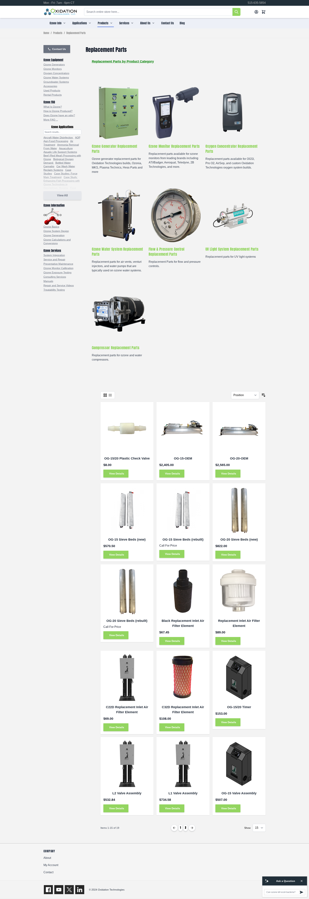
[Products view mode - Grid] (105, 395)
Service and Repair (54, 259)
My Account (50, 865)
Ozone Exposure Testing (57, 272)
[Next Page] (192, 827)
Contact (48, 872)
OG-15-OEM (183, 458)
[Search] (236, 12)
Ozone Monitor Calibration (58, 268)
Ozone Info (56, 23)
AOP (77, 137)
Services (124, 23)
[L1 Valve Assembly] (183, 763)
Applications (79, 23)
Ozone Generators (54, 64)
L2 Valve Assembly (126, 793)
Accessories (50, 86)
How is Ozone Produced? (58, 111)
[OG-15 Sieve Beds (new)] (127, 510)
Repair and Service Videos (58, 285)
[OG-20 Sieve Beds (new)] (239, 510)
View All (62, 195)
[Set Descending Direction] (263, 395)
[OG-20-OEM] (239, 428)
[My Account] (256, 12)
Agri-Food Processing (55, 141)
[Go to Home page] (60, 11)
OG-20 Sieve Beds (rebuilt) (126, 621)
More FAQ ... (50, 119)
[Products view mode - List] (110, 395)
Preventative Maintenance (58, 263)
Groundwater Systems (56, 81)
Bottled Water (63, 162)
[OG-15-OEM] (183, 428)
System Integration (54, 255)
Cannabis (48, 166)
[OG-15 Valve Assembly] (239, 763)
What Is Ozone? (52, 106)
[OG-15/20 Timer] (239, 677)
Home (46, 33)
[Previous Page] (174, 827)
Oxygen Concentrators (56, 73)
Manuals (48, 281)
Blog (182, 23)
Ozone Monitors (52, 68)
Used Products (51, 90)
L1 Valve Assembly (183, 793)
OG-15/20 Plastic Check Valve (127, 458)
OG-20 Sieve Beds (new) (239, 539)
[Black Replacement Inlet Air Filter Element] (183, 591)
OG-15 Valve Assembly (239, 793)
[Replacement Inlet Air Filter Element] (239, 591)
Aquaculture (66, 148)
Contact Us (167, 23)
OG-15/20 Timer (239, 707)
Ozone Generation (54, 235)
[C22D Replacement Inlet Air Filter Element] (127, 677)
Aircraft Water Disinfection (58, 137)
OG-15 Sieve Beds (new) (127, 539)
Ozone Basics (51, 226)
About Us (145, 23)
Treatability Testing (54, 289)
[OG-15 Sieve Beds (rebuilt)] (183, 510)
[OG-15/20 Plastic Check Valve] (127, 428)
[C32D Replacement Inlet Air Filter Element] (183, 677)
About (47, 857)
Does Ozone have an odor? (59, 115)
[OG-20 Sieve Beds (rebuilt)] (127, 591)
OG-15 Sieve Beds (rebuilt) (183, 539)
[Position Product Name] (245, 395)
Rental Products (52, 94)
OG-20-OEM (239, 458)
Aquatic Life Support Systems (60, 151)
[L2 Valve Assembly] (127, 763)
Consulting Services (54, 276)
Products (103, 23)
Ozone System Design (56, 231)
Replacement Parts (76, 33)
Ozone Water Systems (56, 77)
